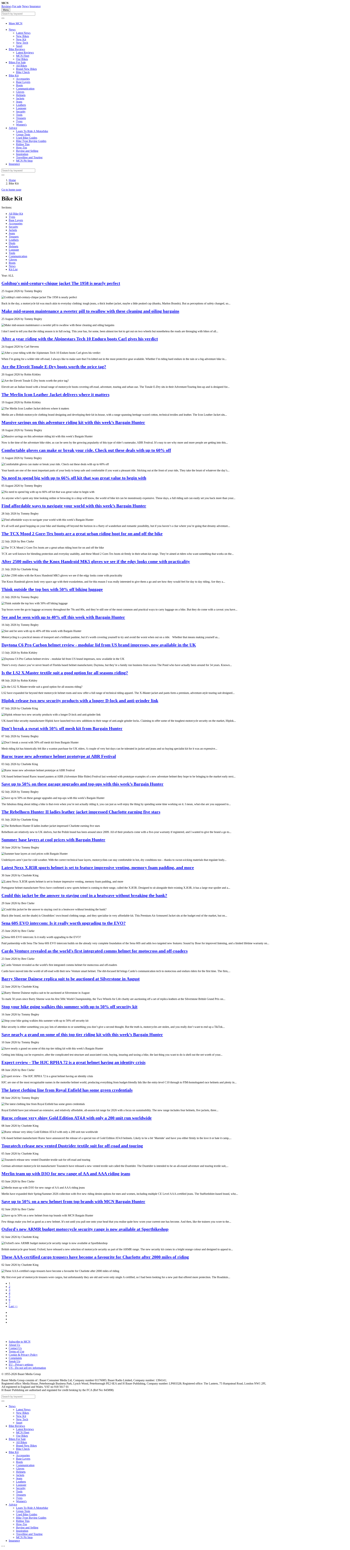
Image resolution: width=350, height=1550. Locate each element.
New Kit (21, 39)
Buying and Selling (27, 150)
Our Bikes (22, 59)
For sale (16, 6)
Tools (19, 114)
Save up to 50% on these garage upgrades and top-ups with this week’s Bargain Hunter (82, 784)
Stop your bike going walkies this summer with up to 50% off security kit (69, 1006)
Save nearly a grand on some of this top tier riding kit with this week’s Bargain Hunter (82, 1034)
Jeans (19, 101)
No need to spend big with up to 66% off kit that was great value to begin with (73, 478)
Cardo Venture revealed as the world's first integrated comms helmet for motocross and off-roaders (94, 951)
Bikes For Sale (17, 62)
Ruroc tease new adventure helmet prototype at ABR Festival (58, 756)
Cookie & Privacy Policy (23, 1354)
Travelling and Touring (29, 157)
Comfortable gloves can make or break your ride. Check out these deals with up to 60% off (86, 450)
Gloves (20, 91)
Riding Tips (23, 144)
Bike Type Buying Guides (31, 141)
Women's (21, 124)
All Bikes (21, 65)
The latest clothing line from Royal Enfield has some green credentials (67, 1090)
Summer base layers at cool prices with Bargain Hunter (53, 839)
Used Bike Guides (26, 137)
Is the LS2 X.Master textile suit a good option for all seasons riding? (64, 672)
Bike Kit (14, 75)
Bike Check (23, 72)
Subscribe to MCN (19, 1341)
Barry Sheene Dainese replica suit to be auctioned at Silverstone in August (70, 978)
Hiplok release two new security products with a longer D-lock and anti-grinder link (79, 700)
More (15, 23)
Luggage (21, 108)
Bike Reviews (17, 49)
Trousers (21, 118)
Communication (25, 88)
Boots (19, 85)
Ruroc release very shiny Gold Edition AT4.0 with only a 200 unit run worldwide (76, 1118)
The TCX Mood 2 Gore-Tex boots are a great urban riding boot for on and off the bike (82, 533)
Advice (13, 127)
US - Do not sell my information (27, 1367)
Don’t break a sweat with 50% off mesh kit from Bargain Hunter (61, 728)
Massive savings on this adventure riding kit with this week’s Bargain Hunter (73, 422)
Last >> (13, 1306)
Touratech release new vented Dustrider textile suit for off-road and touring (72, 1145)
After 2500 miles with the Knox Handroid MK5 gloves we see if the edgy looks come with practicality (95, 561)
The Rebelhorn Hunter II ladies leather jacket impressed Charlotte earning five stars (80, 812)
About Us (14, 1344)
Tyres (19, 121)
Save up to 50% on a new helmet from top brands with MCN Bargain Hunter (73, 1201)
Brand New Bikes (26, 68)
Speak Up (14, 1361)
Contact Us (15, 1348)
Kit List (13, 269)
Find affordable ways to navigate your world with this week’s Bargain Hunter (73, 505)
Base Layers (23, 82)
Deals (12, 243)
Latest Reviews (25, 52)
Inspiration (22, 154)
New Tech (22, 42)
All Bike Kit (16, 213)
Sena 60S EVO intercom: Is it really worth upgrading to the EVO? (63, 923)
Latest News (23, 32)
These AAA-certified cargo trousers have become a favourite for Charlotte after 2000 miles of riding (95, 1257)
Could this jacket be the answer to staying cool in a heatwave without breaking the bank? (84, 895)
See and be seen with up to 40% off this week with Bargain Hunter (63, 617)
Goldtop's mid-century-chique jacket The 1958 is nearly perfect (60, 283)
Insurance (35, 6)
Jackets (20, 98)
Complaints (15, 1358)
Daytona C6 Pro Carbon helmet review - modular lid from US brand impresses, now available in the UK (98, 645)
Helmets (21, 95)
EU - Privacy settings (21, 1364)
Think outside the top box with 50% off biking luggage (52, 589)
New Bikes (22, 36)
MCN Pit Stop (24, 160)
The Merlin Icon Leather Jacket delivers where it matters (55, 394)
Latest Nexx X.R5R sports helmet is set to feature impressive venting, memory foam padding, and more (97, 867)
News (25, 6)
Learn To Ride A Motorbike (32, 131)
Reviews (6, 6)
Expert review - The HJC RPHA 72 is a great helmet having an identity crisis (73, 1062)
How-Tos (21, 147)
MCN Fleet (22, 55)
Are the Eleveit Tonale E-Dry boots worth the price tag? (53, 366)
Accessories (23, 78)
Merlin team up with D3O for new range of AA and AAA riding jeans (65, 1173)
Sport (19, 46)
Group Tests (23, 134)
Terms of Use (16, 1351)
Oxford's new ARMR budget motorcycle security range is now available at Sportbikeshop (84, 1229)
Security (21, 111)
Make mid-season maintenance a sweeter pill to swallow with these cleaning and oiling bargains (90, 311)
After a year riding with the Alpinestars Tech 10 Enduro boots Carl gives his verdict (79, 338)
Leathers (21, 105)
